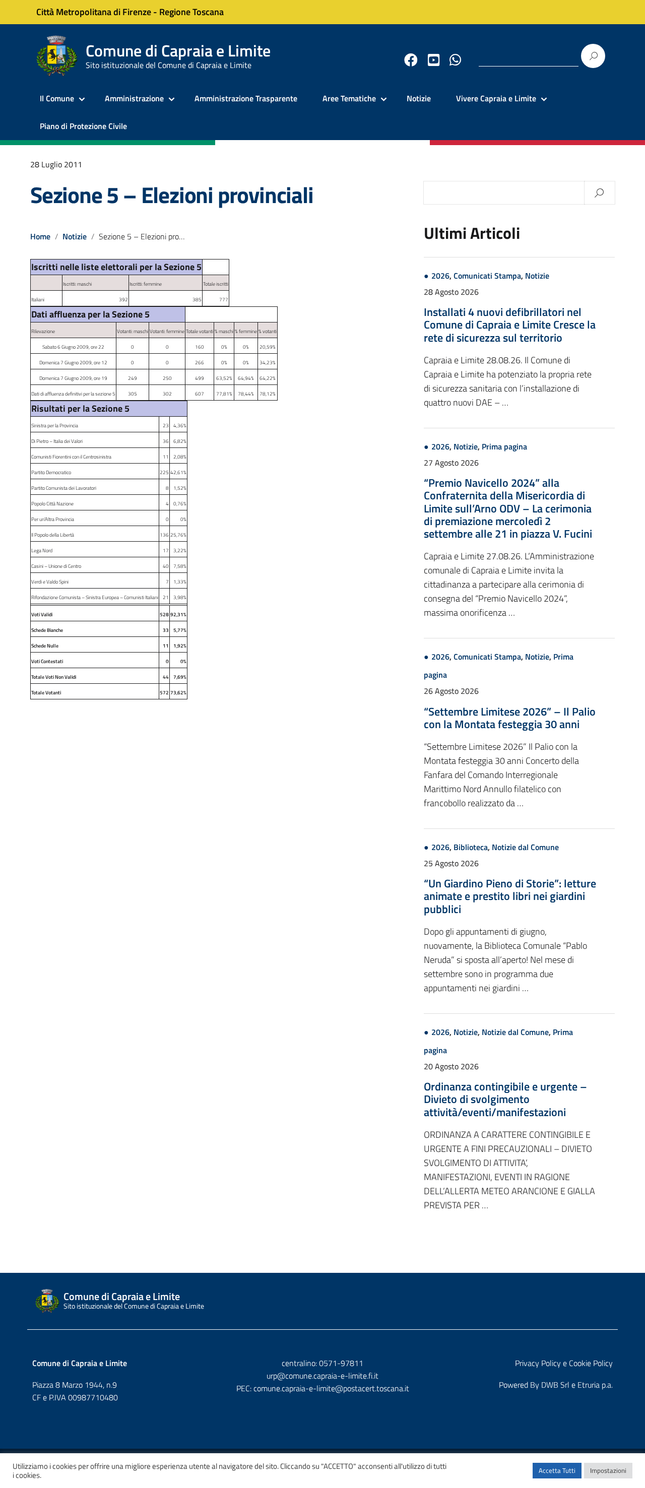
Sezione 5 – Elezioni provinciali (171, 194)
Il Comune (57, 98)
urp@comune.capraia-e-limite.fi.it (322, 1376)
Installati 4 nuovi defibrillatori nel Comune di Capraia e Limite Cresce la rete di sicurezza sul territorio (510, 324)
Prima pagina (504, 446)
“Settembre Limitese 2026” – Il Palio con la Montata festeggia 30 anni (510, 717)
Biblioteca (471, 847)
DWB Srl (555, 1385)
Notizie (419, 98)
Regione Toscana (191, 12)
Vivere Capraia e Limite (496, 98)
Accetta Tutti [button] (557, 1470)
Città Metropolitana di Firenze (93, 12)
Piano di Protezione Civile (83, 126)
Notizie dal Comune (525, 847)
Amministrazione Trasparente (246, 98)
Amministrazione (134, 98)
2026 (440, 276)
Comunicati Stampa (487, 276)
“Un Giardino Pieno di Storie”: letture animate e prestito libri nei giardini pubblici (510, 896)
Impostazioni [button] (608, 1470)
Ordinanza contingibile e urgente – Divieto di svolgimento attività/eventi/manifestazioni (505, 1099)
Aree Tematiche (349, 98)
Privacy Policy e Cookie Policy (564, 1363)
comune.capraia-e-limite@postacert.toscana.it (331, 1388)
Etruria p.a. (595, 1385)
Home (40, 236)
